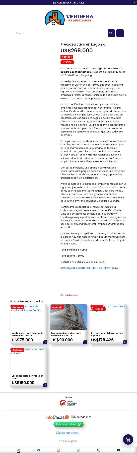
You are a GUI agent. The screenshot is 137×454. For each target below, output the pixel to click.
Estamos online (66, 424)
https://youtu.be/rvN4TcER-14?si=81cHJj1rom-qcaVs (89, 268)
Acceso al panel (68, 441)
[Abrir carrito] (128, 439)
